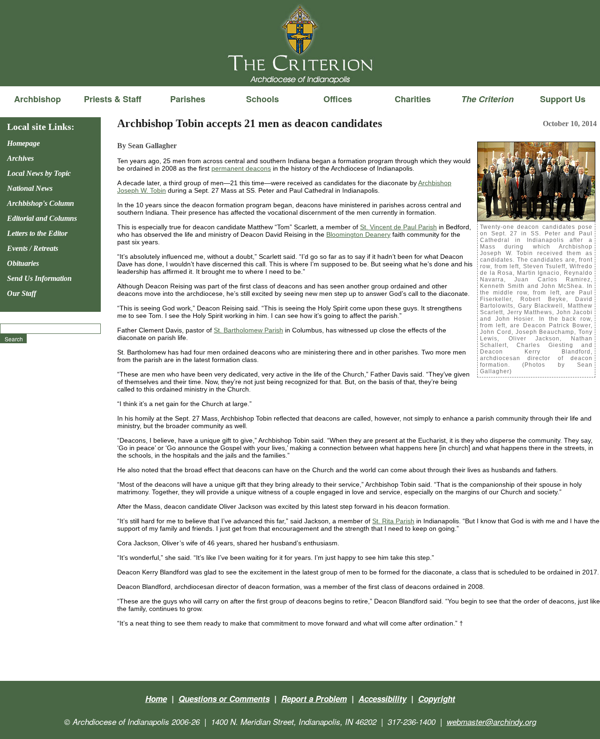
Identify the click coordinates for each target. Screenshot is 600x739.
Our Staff (21, 293)
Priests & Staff (112, 99)
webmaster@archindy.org (491, 721)
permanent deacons (241, 168)
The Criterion (300, 70)
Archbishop (37, 99)
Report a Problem (314, 698)
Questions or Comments (224, 698)
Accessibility (382, 698)
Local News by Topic (39, 173)
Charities (413, 99)
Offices (337, 99)
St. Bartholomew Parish (248, 330)
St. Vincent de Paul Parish (398, 227)
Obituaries (23, 263)
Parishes (187, 99)
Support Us (562, 99)
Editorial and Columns (42, 218)
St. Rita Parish (393, 521)
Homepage (23, 143)
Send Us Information (39, 278)
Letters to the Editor (37, 233)
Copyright (436, 698)
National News (29, 188)
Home (156, 698)
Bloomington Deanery (358, 234)
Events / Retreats (32, 248)
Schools (262, 99)
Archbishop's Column (40, 203)
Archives (20, 158)
